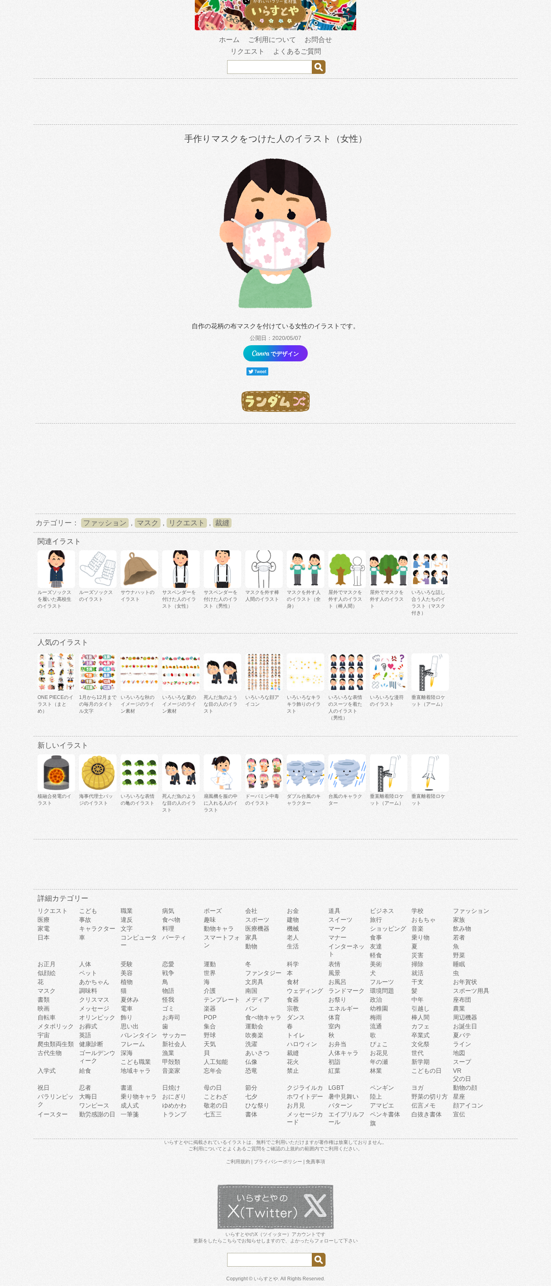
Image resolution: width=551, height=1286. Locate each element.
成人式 (130, 1105)
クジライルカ (305, 1087)
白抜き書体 (426, 1114)
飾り (127, 1017)
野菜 (459, 955)
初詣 (334, 1061)
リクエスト (247, 51)
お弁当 (337, 1044)
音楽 (417, 928)
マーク (337, 928)
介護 (210, 990)
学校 (417, 910)
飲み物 (462, 928)
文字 (127, 928)
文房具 (254, 981)
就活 (417, 972)
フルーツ (382, 981)
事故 (85, 919)
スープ (462, 1061)
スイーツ (340, 919)
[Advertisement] (275, 103)
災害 (417, 955)
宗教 (293, 1008)
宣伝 (459, 1114)
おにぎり (174, 1096)
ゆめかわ (174, 1105)
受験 (127, 964)
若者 (459, 937)
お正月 (47, 964)
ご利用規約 (238, 1161)
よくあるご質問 (297, 51)
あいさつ (257, 1052)
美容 (127, 972)
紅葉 (334, 1070)
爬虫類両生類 (56, 1044)
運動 (210, 964)
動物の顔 (465, 1087)
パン (251, 1008)
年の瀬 (379, 1061)
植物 (127, 981)
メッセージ (94, 1008)
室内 (334, 1026)
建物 (293, 919)
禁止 (293, 1070)
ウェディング (305, 990)
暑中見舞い (343, 1096)
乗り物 (420, 937)
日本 (44, 937)
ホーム (229, 40)
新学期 (420, 1061)
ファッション (105, 523)
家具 (251, 937)
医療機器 (257, 928)
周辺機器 (465, 1017)
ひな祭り (257, 1105)
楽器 (210, 1008)
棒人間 (420, 1017)
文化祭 (420, 1044)
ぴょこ (379, 1044)
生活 (293, 946)
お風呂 (337, 981)
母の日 (213, 1087)
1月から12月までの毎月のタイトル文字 (98, 704)
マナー (337, 937)
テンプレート (222, 999)
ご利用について (272, 40)
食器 (293, 999)
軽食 (376, 955)
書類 (44, 999)
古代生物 (50, 1052)
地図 (459, 1052)
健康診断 (91, 1044)
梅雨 (376, 1017)
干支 (417, 981)
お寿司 (171, 1017)
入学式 (47, 1070)
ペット (88, 972)
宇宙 (44, 1035)
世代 (417, 1052)
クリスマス (94, 999)
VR (457, 1070)
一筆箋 (130, 1114)
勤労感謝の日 (97, 1114)
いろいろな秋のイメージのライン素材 (137, 704)
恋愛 (168, 964)
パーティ (174, 937)
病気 (168, 910)
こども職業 (136, 1061)
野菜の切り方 (429, 1096)
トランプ (174, 1114)
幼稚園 (379, 1008)
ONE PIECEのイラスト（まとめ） (55, 704)
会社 (251, 910)
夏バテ (462, 1035)
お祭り (337, 999)
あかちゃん (94, 981)
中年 (417, 999)
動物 (251, 946)
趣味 (210, 919)
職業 (127, 910)
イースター (53, 1114)
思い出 (130, 1026)
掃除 (417, 964)
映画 (44, 1008)
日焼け (171, 1087)
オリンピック (97, 1017)
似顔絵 (47, 972)
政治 (376, 999)
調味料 (88, 990)
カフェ (420, 1026)
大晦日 (88, 1096)
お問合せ (318, 40)
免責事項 (315, 1161)
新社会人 (174, 1044)
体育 (334, 1017)
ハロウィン (302, 1044)
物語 (168, 990)
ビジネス (382, 910)
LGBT (336, 1087)
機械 (293, 928)
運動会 (254, 1026)
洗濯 (251, 1044)
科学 (293, 964)
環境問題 (382, 990)
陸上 (376, 1096)
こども (88, 910)
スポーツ (257, 919)
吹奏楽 (254, 1035)
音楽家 (171, 1070)
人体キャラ (343, 1052)
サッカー (174, 1035)
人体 (85, 964)
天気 (210, 1044)
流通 (376, 1026)
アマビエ (382, 1105)
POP (210, 1017)
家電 (44, 928)
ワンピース (94, 1105)
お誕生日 (465, 1026)
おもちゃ (423, 919)
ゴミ (168, 1008)
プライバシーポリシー (278, 1161)
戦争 (168, 972)
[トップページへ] (275, 28)
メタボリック (56, 1026)
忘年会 (213, 1070)
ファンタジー (263, 972)
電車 (127, 1008)
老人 (293, 937)
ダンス (296, 1017)
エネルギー (343, 1008)
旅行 (376, 919)
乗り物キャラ (139, 1096)
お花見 (379, 1052)
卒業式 (420, 1035)
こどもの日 (426, 1070)
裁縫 (222, 523)
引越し (420, 1008)
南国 (251, 990)
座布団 (462, 999)
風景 (334, 972)
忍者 (85, 1087)
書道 (127, 1087)
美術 (376, 964)
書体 (251, 1114)
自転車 (47, 1017)
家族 (459, 919)
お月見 (296, 1105)
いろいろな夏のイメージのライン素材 (179, 704)
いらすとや (266, 1279)
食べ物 (171, 919)
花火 (293, 1061)
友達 (376, 946)
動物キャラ (219, 928)
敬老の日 (216, 1105)
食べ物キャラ (263, 1017)
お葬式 (88, 1026)
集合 (210, 1026)
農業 (459, 1008)
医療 (44, 919)
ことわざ (216, 1096)
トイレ (296, 1035)
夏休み (130, 999)
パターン (340, 1105)
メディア (257, 999)
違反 (127, 919)
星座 (459, 1096)
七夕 (251, 1096)
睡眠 (459, 964)
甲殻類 (171, 1061)
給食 (85, 1070)
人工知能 (216, 1061)
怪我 (168, 999)
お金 (293, 910)
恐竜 (251, 1070)
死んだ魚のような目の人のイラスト (221, 704)
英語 (85, 1035)
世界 (210, 972)
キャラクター (97, 928)
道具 (334, 910)
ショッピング (388, 928)
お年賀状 (465, 981)
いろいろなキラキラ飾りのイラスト (304, 704)
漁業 (168, 1052)
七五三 (213, 1114)
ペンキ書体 (385, 1114)
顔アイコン (468, 1105)
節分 (251, 1087)
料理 (168, 928)
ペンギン (382, 1087)
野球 (210, 1035)
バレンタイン (139, 1035)
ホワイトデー (305, 1096)
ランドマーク (346, 990)
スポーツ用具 (471, 990)
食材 (293, 981)
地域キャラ (136, 1070)
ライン (462, 1044)
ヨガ (417, 1087)
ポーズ (213, 910)
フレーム (133, 1044)
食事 (376, 937)
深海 (127, 1052)
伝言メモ (423, 1105)
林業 (376, 1070)
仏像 (251, 1061)
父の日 (462, 1078)
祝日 (44, 1087)
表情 (334, 964)
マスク (148, 523)
